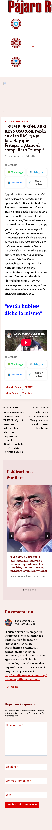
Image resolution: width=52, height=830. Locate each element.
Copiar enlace (36, 182)
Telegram (37, 172)
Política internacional (18, 122)
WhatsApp (15, 172)
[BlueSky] (16, 62)
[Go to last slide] (11, 535)
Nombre (12, 766)
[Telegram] (16, 24)
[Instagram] (16, 43)
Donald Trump (13, 387)
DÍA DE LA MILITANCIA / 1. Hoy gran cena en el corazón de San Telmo (39, 418)
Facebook (15, 182)
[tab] (23, 590)
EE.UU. (29, 387)
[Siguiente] (47, 535)
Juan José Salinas (22, 576)
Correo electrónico (18, 780)
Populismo (27, 393)
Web (8, 794)
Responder (12, 686)
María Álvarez (16, 156)
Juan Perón (12, 393)
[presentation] (29, 518)
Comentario (14, 725)
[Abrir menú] (33, 47)
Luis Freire (22, 621)
